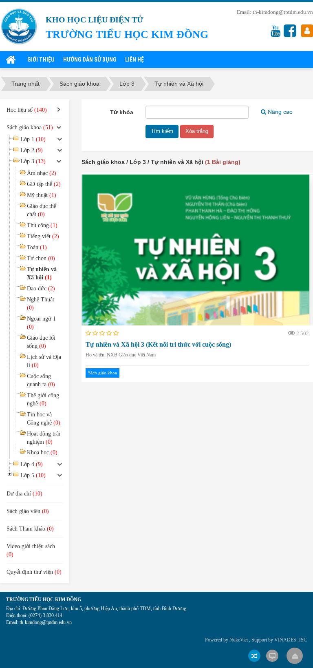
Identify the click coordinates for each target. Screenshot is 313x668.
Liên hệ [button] (134, 59)
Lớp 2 (31, 150)
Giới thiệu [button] (41, 59)
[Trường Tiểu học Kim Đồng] (19, 26)
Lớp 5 (33, 475)
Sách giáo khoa (102, 372)
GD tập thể (44, 184)
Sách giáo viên (28, 511)
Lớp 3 (33, 161)
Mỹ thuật (41, 195)
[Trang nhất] (12, 59)
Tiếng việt (43, 236)
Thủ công (42, 225)
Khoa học (42, 452)
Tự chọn (41, 258)
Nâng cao (280, 111)
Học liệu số (27, 110)
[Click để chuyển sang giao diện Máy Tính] (272, 656)
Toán (37, 247)
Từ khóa (121, 112)
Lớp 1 (33, 139)
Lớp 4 (31, 464)
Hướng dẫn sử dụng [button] (90, 59)
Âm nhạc (41, 173)
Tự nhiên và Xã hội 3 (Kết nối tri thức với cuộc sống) (158, 344)
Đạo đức (41, 288)
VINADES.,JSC (290, 640)
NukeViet (238, 640)
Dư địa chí (24, 494)
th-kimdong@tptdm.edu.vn (283, 12)
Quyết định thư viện (34, 572)
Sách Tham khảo (30, 529)
